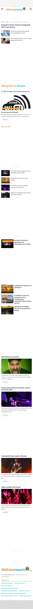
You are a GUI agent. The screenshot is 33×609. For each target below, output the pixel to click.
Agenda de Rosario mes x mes (9, 588)
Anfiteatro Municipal (5, 241)
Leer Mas (6, 119)
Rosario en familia (24, 591)
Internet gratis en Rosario (9, 112)
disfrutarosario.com (10, 574)
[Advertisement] (16, 2)
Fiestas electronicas (7, 593)
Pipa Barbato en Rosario (10, 357)
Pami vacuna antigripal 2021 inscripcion (18, 22)
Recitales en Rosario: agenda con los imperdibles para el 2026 (21, 172)
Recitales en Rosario (7, 583)
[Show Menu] (2, 9)
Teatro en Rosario (19, 583)
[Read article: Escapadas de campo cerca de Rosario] (5, 180)
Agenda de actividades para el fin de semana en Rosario (21, 193)
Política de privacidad (25, 596)
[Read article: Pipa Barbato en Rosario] (16, 366)
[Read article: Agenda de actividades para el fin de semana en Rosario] (5, 195)
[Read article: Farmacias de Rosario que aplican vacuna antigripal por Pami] (5, 33)
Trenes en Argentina (20, 593)
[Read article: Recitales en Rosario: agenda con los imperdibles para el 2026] (5, 173)
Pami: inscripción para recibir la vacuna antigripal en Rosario (21, 39)
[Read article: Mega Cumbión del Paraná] (16, 496)
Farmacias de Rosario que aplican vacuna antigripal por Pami (20, 32)
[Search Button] (31, 9)
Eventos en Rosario (7, 307)
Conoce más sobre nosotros (9, 596)
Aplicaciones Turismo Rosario (11, 108)
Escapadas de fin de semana (9, 591)
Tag (7, 22)
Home (2, 22)
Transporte (5, 295)
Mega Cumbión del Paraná (11, 487)
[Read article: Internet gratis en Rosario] (16, 102)
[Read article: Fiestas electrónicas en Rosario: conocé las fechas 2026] (5, 188)
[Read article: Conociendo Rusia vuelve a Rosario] (16, 465)
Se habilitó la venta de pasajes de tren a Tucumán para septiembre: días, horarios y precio (22, 299)
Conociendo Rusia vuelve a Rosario (14, 456)
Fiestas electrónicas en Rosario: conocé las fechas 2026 (19, 186)
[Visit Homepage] (16, 9)
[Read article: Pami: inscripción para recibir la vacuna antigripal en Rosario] (5, 41)
